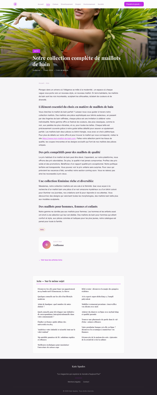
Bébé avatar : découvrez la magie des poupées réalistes (100, 290)
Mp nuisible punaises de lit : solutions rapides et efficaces (56, 338)
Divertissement (67, 4)
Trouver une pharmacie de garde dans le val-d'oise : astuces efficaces (100, 320)
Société (101, 4)
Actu (48, 4)
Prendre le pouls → (134, 4)
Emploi (78, 4)
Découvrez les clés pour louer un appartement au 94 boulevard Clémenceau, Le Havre (56, 290)
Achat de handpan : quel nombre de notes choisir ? (54, 305)
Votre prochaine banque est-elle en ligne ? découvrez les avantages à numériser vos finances (99, 329)
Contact (86, 382)
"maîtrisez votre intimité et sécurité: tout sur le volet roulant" (56, 330)
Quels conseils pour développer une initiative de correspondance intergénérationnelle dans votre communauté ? (56, 314)
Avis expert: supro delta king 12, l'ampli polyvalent (97, 297)
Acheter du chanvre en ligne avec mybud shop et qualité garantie (100, 313)
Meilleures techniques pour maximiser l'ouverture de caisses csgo (53, 346)
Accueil (41, 4)
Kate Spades (78, 366)
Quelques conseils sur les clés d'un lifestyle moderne (55, 297)
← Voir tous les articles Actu (50, 260)
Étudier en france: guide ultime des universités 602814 (52, 323)
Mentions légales (74, 382)
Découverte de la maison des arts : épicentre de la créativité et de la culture (99, 338)
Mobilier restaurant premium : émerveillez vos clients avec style (99, 305)
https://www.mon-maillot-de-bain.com (59, 138)
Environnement (89, 4)
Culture (55, 4)
